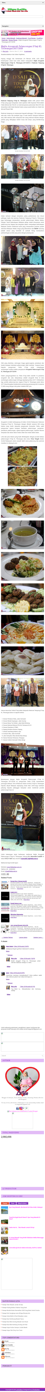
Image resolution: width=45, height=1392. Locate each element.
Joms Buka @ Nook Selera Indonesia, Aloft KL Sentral (25, 1247)
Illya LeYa (5, 51)
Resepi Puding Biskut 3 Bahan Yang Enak (14, 1307)
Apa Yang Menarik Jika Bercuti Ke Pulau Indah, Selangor (26, 1207)
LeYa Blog (19, 1389)
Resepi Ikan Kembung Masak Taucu (13, 1319)
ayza (7, 973)
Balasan (10, 955)
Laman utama (23, 937)
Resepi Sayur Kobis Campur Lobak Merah (14, 1327)
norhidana (7, 1352)
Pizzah (6, 1341)
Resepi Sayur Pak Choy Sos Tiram (12, 1330)
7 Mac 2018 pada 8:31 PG (27, 986)
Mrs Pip (6, 1349)
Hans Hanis (9, 946)
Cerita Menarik (11, 38)
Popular (5, 1203)
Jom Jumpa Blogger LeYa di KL (19, 925)
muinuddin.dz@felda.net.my (29, 858)
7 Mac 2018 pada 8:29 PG (17, 973)
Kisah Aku (5, 40)
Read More (20, 888)
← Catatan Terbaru (7, 937)
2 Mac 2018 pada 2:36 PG (21, 946)
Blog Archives (22, 1203)
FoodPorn (40, 38)
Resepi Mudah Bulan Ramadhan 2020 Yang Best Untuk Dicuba (21, 1310)
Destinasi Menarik (21, 38)
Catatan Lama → (38, 937)
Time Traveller (8, 1345)
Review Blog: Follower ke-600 (18, 881)
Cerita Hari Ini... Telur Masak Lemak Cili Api (21, 1227)
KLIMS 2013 (13, 892)
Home (3, 38)
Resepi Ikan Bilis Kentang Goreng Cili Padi (14, 1324)
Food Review (32, 38)
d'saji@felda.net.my (11, 871)
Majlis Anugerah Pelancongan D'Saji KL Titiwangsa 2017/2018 (21, 47)
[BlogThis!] (4, 874)
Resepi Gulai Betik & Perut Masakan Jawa (14, 1316)
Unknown (7, 1356)
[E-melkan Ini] (2, 874)
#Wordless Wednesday (16, 914)
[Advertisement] (22, 1162)
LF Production (35, 1389)
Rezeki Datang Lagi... (16, 903)
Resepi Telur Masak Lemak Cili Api (12, 1304)
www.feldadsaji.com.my (14, 867)
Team (12, 1203)
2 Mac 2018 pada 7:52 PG (27, 958)
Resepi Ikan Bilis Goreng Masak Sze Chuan (15, 1322)
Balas (7, 951)
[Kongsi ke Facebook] (8, 874)
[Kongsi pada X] (6, 874)
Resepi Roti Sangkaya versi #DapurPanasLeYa (16, 1313)
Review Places (13, 40)
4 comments (28, 51)
